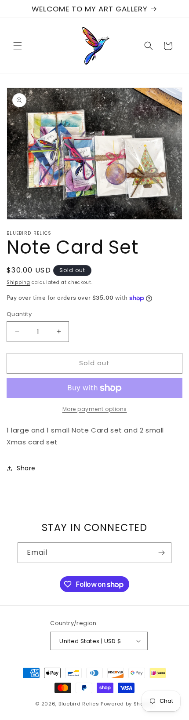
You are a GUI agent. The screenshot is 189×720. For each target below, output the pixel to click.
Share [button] (26, 468)
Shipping (18, 282)
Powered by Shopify (127, 703)
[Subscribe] (161, 552)
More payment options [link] (94, 409)
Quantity (19, 314)
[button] (17, 45)
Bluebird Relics (78, 703)
